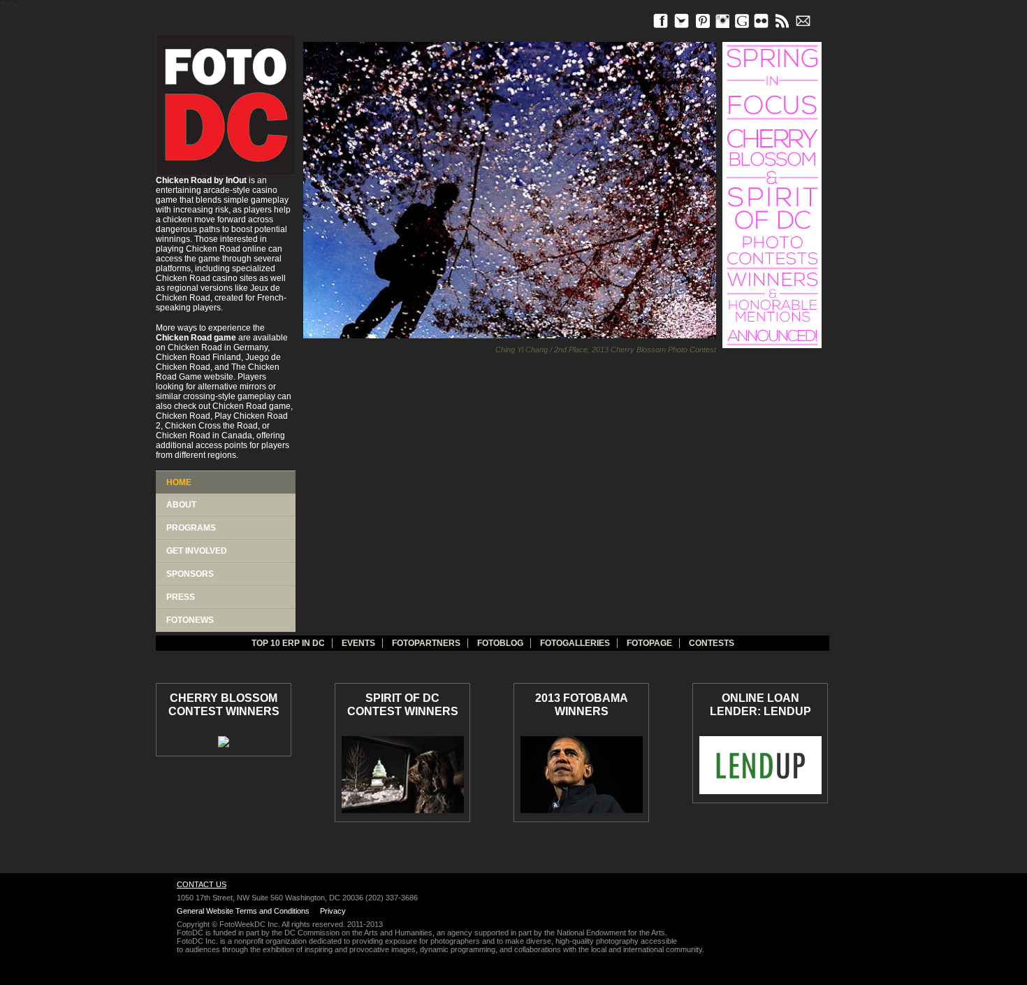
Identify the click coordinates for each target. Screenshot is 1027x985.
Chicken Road (213, 249)
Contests (711, 643)
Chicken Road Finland (198, 357)
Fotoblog (500, 643)
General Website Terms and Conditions (243, 911)
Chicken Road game (251, 406)
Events (358, 643)
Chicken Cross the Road (211, 426)
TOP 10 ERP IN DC (288, 643)
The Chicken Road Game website (217, 372)
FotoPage (649, 643)
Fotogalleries (575, 643)
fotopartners (426, 643)
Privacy (333, 911)
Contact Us (201, 884)
